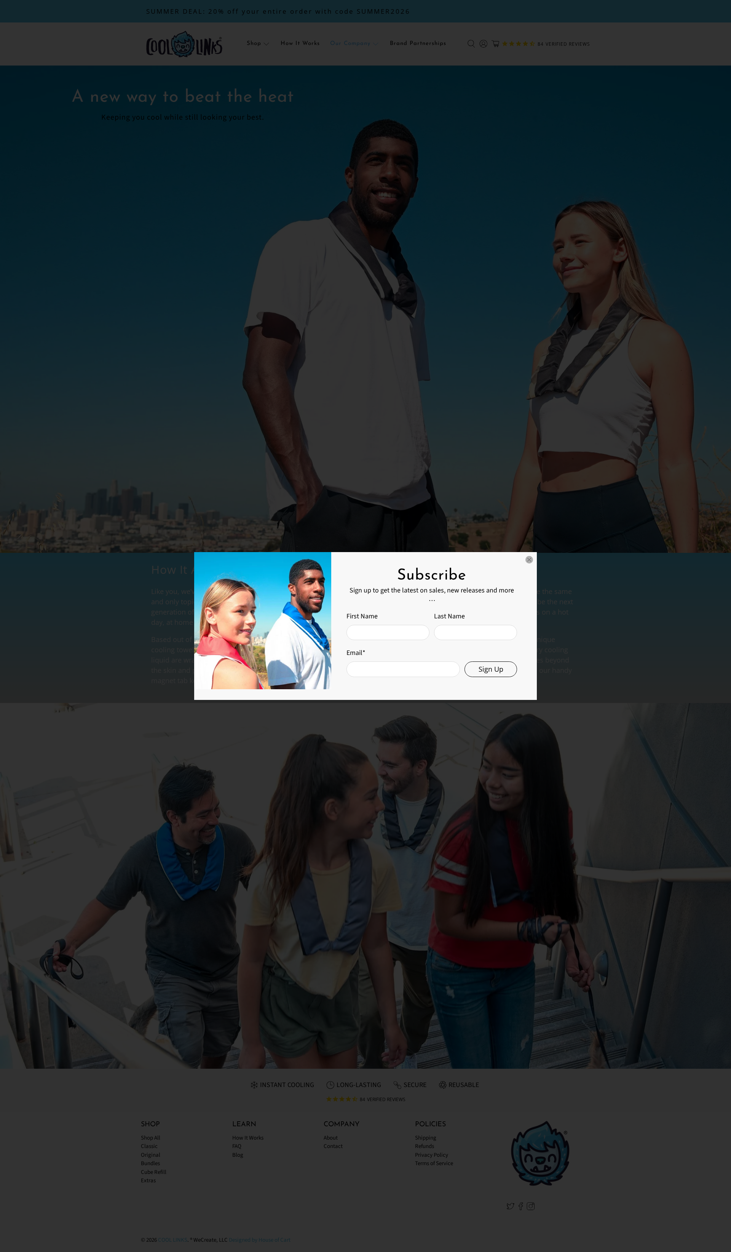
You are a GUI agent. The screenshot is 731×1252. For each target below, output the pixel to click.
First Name (362, 616)
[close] (529, 560)
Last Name (449, 616)
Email (356, 653)
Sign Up (491, 669)
